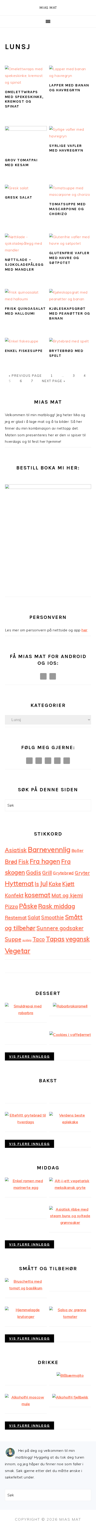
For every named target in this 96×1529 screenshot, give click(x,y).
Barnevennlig (49, 849)
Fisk (23, 861)
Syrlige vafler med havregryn (66, 148)
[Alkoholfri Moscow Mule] (26, 1404)
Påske (28, 906)
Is (37, 883)
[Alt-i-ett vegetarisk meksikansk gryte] (70, 1187)
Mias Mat (48, 7)
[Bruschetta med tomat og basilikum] (26, 1288)
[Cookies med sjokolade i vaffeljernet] (70, 1034)
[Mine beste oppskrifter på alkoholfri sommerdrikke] (70, 1375)
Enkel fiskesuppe (24, 350)
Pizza (11, 906)
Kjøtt (68, 883)
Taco (39, 939)
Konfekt (14, 895)
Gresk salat (18, 197)
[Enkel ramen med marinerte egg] (26, 1187)
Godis (33, 872)
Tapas (55, 939)
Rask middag (56, 906)
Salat (34, 917)
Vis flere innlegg (29, 1056)
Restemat (16, 917)
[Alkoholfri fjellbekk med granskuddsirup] (70, 1397)
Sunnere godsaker (60, 928)
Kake (55, 883)
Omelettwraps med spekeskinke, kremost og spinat (24, 99)
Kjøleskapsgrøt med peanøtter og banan (69, 313)
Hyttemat (19, 883)
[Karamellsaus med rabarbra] (70, 1006)
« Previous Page (25, 375)
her (84, 630)
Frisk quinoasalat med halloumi (25, 311)
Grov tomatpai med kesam (21, 162)
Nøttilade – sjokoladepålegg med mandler (24, 264)
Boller (78, 850)
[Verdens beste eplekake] (70, 1122)
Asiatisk (16, 849)
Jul (44, 883)
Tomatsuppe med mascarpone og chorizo (67, 209)
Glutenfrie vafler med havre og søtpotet (69, 258)
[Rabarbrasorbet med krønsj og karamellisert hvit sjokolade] (26, 1012)
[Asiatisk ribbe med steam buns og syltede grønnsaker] (70, 1222)
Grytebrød (63, 872)
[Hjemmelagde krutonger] (26, 1316)
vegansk (78, 939)
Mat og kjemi (67, 895)
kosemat (38, 895)
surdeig (27, 940)
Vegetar (18, 951)
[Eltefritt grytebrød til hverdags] (26, 1122)
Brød (11, 861)
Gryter (82, 873)
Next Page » (53, 381)
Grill (47, 873)
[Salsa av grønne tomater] (70, 1316)
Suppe (13, 939)
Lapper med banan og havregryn (69, 87)
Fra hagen (45, 861)
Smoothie (52, 917)
